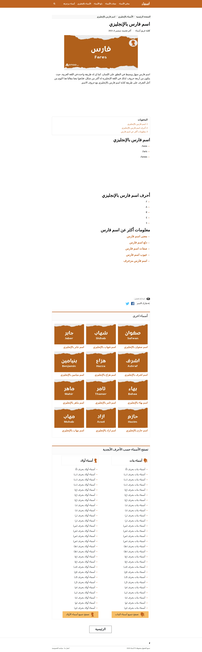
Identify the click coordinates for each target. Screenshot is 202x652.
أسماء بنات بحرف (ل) (134, 582)
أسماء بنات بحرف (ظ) (134, 551)
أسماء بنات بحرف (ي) (134, 608)
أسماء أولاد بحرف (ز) (85, 521)
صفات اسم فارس (136, 248)
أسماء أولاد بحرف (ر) (85, 516)
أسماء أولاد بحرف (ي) (84, 608)
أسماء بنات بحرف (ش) (134, 531)
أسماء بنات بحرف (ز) (135, 521)
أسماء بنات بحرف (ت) (134, 480)
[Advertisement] (101, 101)
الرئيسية (100, 629)
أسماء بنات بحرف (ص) (134, 536)
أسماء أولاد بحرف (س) (84, 526)
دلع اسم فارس (138, 242)
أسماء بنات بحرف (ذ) (135, 510)
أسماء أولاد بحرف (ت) (84, 480)
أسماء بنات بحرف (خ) (134, 500)
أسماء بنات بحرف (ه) (135, 598)
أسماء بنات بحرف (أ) (135, 469)
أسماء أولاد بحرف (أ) (85, 469)
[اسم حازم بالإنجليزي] (133, 417)
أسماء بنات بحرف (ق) (134, 572)
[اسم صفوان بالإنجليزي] (133, 334)
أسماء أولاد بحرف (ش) (84, 531)
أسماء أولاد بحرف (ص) (84, 536)
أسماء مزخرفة (69, 4)
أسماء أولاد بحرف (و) (85, 603)
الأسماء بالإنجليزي (84, 4)
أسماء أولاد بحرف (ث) (84, 485)
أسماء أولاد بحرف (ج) (84, 490)
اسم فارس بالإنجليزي (136, 124)
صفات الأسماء (110, 4)
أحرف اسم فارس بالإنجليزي (134, 128)
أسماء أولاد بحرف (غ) (85, 562)
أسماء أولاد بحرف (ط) (84, 546)
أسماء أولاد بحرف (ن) (84, 593)
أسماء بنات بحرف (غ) (135, 562)
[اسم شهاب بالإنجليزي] (101, 334)
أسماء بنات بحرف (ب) (134, 474)
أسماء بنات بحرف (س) (134, 526)
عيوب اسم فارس (136, 254)
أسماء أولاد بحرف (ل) (84, 582)
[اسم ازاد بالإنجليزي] (101, 417)
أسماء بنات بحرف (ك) (134, 577)
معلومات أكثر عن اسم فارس (133, 132)
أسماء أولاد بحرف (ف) (84, 567)
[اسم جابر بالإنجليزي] (69, 334)
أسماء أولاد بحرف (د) (85, 505)
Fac (149, 643)
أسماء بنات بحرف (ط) (134, 546)
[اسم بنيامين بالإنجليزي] (69, 361)
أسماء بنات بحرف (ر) (135, 516)
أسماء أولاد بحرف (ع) (85, 557)
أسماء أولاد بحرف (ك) (84, 577)
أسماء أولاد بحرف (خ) (84, 500)
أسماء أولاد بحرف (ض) (84, 541)
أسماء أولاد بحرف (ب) (84, 474)
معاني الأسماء (124, 4)
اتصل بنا (66, 648)
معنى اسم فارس (137, 236)
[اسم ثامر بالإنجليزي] (101, 389)
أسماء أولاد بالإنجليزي (140, 299)
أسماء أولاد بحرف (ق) (84, 572)
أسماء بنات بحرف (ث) (134, 485)
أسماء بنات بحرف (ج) (134, 490)
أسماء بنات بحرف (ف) (134, 567)
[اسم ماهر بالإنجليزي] (69, 389)
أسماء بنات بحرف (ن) (134, 593)
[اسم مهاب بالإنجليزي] (69, 417)
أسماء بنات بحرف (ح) (134, 495)
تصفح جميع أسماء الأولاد (78, 614)
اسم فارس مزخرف (135, 261)
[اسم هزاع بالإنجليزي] (101, 361)
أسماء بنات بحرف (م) (135, 587)
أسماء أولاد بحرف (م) (85, 587)
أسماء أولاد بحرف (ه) (85, 598)
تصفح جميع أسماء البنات (127, 614)
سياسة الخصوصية (57, 648)
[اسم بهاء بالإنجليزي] (133, 389)
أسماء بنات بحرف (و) (135, 603)
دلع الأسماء (98, 4)
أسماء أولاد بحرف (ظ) (84, 551)
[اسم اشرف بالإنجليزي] (133, 361)
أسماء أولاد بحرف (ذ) (85, 510)
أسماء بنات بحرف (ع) (135, 557)
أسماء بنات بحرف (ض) (134, 541)
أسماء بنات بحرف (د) (135, 505)
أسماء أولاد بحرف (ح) (84, 495)
